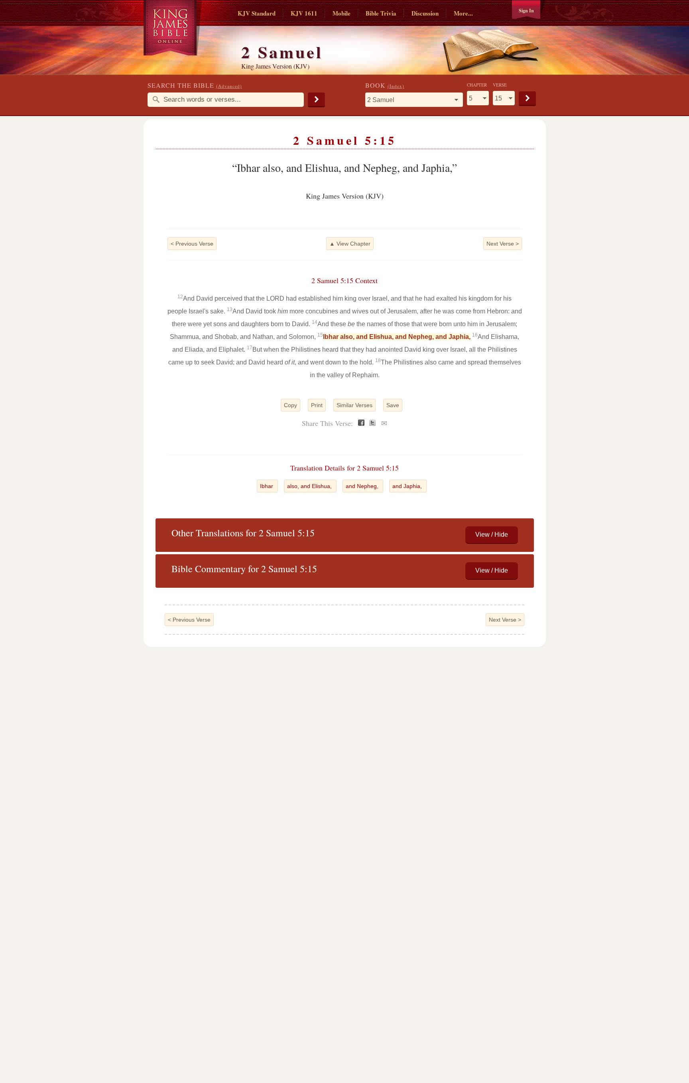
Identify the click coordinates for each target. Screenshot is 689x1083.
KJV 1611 (304, 13)
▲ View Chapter (349, 243)
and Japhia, (407, 486)
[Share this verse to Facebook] (361, 423)
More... (463, 13)
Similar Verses (354, 405)
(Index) (396, 86)
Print (317, 405)
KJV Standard (257, 13)
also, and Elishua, (310, 486)
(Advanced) (229, 86)
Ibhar (267, 486)
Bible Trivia (381, 13)
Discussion (425, 13)
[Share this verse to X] (372, 423)
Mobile (341, 13)
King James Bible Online (173, 27)
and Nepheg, (363, 486)
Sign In (526, 10)
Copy (290, 405)
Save (392, 405)
